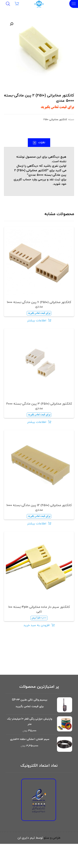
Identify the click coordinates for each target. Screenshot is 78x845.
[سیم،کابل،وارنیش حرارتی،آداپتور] (39, 4)
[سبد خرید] (19, 3)
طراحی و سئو (52, 838)
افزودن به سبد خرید (36, 625)
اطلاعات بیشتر (36, 321)
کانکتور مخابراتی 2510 (55, 119)
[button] (11, 24)
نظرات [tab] (39, 142)
